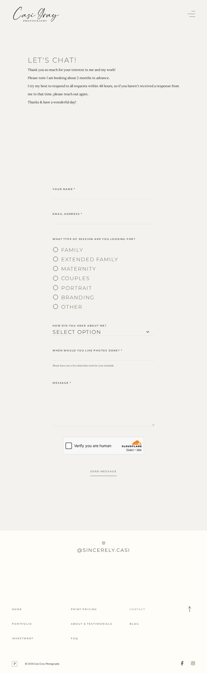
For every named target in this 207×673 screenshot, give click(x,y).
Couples (75, 278)
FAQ (74, 638)
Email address (67, 213)
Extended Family (89, 259)
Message (62, 382)
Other (71, 307)
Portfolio (22, 623)
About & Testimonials (91, 623)
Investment (22, 638)
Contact (137, 609)
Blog (134, 623)
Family (72, 250)
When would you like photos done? (87, 350)
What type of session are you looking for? (94, 238)
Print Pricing (84, 609)
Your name (64, 189)
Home (17, 609)
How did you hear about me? (80, 325)
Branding (77, 297)
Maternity (78, 269)
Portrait (76, 288)
